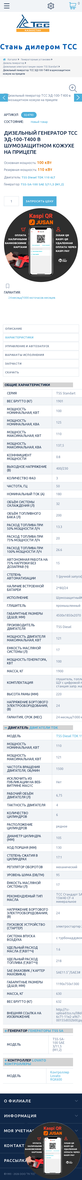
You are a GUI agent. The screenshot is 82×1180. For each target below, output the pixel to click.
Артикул (11, 115)
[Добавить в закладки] (7, 286)
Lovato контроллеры (25, 1062)
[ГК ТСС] (41, 23)
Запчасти (13, 363)
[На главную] (4, 59)
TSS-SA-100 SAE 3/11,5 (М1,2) (42, 184)
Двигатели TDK (43, 727)
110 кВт (45, 169)
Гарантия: (12, 292)
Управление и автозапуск (27, 346)
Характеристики (19, 337)
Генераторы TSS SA (45, 1031)
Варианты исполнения (24, 354)
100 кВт (44, 162)
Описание (13, 328)
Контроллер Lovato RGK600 (59, 1075)
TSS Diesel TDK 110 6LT (38, 177)
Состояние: (14, 121)
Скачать (12, 372)
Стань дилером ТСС (38, 46)
